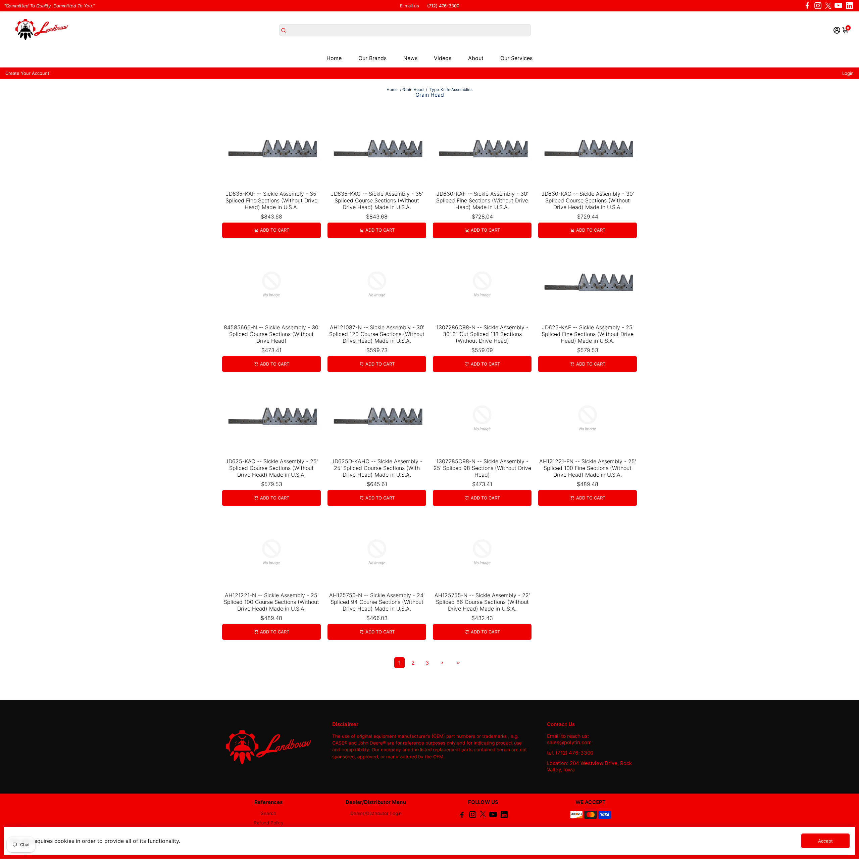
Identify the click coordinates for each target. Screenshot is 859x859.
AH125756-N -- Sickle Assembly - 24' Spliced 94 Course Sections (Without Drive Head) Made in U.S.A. (376, 602)
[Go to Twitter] (828, 5)
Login (848, 73)
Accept (825, 841)
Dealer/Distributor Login (376, 813)
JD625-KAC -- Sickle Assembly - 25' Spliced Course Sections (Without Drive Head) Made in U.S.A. (271, 468)
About (476, 58)
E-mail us (409, 5)
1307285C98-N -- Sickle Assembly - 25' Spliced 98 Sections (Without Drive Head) (482, 468)
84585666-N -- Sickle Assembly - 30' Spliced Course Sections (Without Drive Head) (271, 334)
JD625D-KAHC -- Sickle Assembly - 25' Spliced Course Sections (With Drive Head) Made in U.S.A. (377, 468)
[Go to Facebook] (807, 5)
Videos (442, 58)
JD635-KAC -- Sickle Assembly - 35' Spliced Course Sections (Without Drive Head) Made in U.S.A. (377, 200)
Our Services (516, 58)
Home (334, 58)
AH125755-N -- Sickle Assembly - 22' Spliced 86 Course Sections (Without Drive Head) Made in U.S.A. (482, 602)
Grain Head (412, 89)
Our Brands (372, 58)
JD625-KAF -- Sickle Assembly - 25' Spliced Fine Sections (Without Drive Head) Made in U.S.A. (588, 334)
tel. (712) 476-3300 (570, 753)
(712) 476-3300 (443, 5)
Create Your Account (27, 73)
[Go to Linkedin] (849, 5)
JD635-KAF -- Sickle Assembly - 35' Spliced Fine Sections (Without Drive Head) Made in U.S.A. (271, 200)
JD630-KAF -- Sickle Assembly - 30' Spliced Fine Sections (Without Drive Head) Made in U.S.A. (482, 200)
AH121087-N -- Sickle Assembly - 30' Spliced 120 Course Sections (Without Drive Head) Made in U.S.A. (376, 334)
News (410, 58)
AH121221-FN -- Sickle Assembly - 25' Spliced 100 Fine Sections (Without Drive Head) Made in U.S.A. (587, 468)
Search (268, 813)
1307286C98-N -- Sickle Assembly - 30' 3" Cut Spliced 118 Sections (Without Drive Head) (482, 334)
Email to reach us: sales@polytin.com (569, 739)
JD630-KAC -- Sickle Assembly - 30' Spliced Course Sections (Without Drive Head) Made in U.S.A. (588, 200)
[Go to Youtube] (838, 5)
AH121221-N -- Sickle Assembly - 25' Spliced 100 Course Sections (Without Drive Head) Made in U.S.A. (271, 602)
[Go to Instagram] (818, 5)
